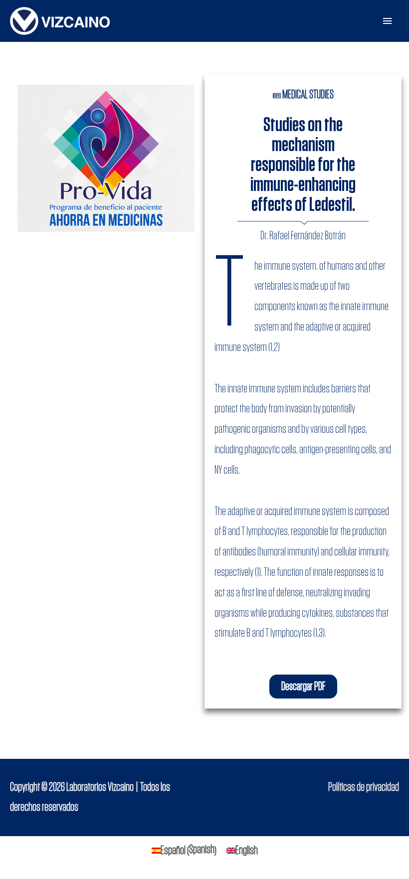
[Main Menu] (387, 21)
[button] (303, 687)
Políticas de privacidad (363, 787)
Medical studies (308, 95)
